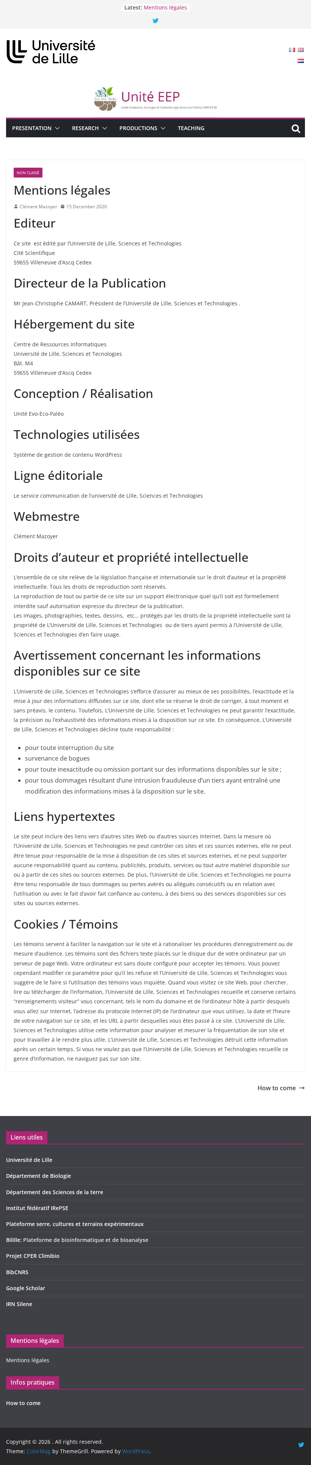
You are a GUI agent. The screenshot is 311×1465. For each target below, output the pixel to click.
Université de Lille (29, 1159)
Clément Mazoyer (38, 206)
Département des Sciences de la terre (54, 1192)
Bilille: (14, 1239)
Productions (138, 128)
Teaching (191, 128)
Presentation (32, 128)
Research (85, 128)
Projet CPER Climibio (33, 1255)
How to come (160, 3)
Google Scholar (25, 1288)
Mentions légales (165, 11)
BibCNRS (17, 1272)
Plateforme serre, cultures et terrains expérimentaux (75, 1224)
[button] (56, 128)
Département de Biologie (38, 1175)
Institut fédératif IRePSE (37, 1208)
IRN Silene (19, 1304)
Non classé (28, 172)
